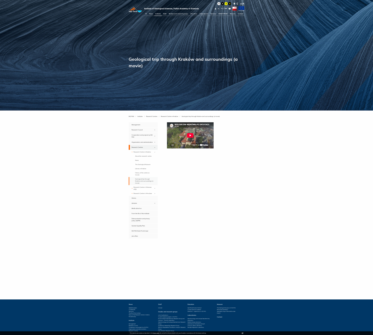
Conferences (132, 309)
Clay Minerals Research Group (166, 331)
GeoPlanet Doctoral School (194, 308)
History (134, 198)
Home (146, 14)
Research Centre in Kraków (142, 152)
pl (222, 8)
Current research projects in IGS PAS (167, 317)
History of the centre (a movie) (142, 174)
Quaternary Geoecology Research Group (168, 325)
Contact (240, 14)
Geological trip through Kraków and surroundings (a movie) (144, 181)
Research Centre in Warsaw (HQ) (143, 188)
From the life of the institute (140, 213)
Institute (158, 14)
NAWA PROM (223, 14)
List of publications (163, 315)
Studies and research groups (178, 14)
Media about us (137, 208)
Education (193, 14)
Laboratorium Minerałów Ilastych (196, 324)
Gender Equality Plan (138, 226)
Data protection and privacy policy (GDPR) (141, 220)
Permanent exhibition (222, 309)
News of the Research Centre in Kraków (139, 315)
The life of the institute (134, 313)
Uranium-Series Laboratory (194, 325)
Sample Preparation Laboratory (195, 327)
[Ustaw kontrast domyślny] (234, 4)
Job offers (135, 236)
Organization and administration (142, 142)
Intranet (160, 308)
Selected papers (133, 308)
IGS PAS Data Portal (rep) (140, 231)
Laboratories (204, 14)
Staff (164, 14)
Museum (232, 14)
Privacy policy (156, 333)
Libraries (134, 203)
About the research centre (143, 156)
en (226, 8)
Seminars (131, 311)
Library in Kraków (140, 168)
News (151, 14)
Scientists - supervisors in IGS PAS (196, 311)
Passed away (132, 316)
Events (218, 313)
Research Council (137, 130)
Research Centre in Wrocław (143, 193)
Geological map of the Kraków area (226, 311)
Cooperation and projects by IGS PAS (142, 136)
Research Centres (137, 147)
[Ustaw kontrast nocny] (237, 4)
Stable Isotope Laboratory (194, 322)
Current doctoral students (194, 309)
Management (136, 125)
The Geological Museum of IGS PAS (226, 308)
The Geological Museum (142, 164)
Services (213, 14)
